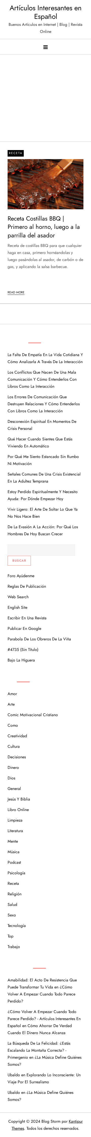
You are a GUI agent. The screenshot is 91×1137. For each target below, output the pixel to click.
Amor (12, 694)
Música (13, 852)
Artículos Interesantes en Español (46, 12)
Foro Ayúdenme (21, 576)
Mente (13, 841)
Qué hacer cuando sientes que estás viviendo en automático (40, 442)
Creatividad (17, 736)
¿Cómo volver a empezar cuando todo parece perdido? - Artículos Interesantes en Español (44, 1019)
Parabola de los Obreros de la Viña (39, 639)
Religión (14, 894)
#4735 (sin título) (23, 649)
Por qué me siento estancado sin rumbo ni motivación (43, 460)
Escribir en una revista (27, 618)
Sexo (12, 915)
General (14, 788)
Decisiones (17, 757)
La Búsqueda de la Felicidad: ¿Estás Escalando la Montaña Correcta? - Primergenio (39, 1050)
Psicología (16, 873)
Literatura (15, 831)
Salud (12, 904)
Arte (11, 704)
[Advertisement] (45, 95)
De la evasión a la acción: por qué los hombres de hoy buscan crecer (43, 530)
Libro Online (18, 810)
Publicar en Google (24, 628)
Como (13, 725)
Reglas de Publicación (27, 586)
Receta (15, 153)
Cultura (14, 746)
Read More (16, 292)
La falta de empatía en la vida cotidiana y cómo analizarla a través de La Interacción (45, 358)
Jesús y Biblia (19, 799)
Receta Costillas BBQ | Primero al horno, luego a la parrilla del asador (44, 227)
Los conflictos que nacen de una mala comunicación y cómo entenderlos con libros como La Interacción (42, 379)
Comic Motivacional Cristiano (33, 715)
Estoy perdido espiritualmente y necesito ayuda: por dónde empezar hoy (43, 495)
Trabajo (14, 947)
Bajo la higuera (21, 660)
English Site (17, 607)
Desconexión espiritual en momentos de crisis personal (42, 425)
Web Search (18, 597)
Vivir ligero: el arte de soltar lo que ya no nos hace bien (43, 512)
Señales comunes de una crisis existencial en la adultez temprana (44, 477)
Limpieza (15, 820)
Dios (11, 778)
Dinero (13, 767)
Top (10, 936)
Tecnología (17, 925)
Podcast (14, 862)
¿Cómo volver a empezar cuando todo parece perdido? (41, 994)
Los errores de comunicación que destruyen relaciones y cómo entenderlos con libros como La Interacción (44, 404)
